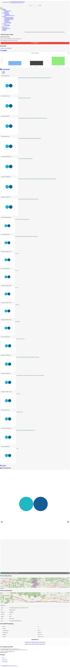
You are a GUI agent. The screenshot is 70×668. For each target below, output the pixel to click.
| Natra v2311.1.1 (15, 665)
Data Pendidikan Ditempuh (9, 19)
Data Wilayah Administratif (9, 17)
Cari (40, 5)
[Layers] (68, 579)
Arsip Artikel (6, 69)
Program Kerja (4, 659)
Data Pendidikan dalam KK (9, 18)
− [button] (1, 580)
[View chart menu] (68, 53)
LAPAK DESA (5, 27)
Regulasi (3, 23)
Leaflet (61, 587)
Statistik (4, 50)
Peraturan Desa (4, 661)
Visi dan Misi (7, 13)
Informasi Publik (7, 25)
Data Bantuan (4, 29)
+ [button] (1, 579)
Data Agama (7, 21)
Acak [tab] (3, 73)
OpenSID (68, 587)
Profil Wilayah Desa (8, 10)
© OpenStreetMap (64, 587)
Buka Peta (2, 588)
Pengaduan (4, 30)
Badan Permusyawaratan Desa (9, 15)
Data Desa (4, 16)
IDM (3, 26)
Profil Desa (4, 9)
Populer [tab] (3, 72)
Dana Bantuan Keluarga (6, 28)
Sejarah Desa (7, 11)
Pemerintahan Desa (5, 12)
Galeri (4, 465)
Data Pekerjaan (7, 20)
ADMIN (1, 48)
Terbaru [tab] (3, 71)
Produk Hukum (7, 24)
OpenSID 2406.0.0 (9, 665)
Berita (3, 657)
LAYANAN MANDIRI (7, 48)
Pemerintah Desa (7, 14)
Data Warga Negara (8, 22)
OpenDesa (3, 665)
